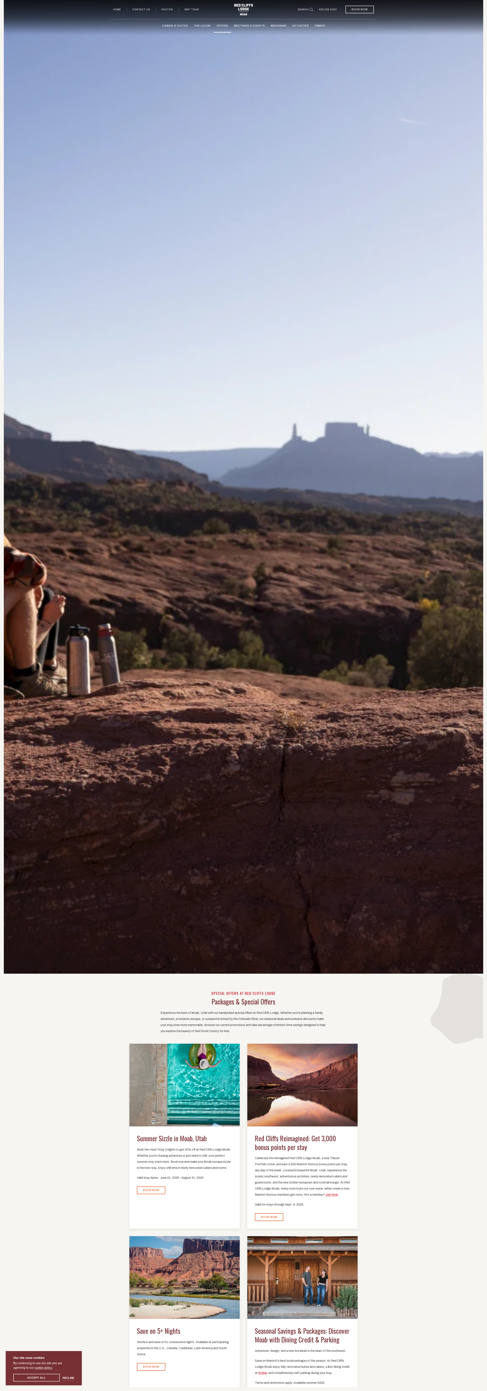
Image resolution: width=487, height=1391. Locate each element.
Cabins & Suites (175, 25)
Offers (222, 25)
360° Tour (191, 9)
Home (117, 9)
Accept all (36, 1377)
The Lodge (202, 25)
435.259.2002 (328, 9)
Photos (167, 9)
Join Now (331, 1194)
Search (303, 9)
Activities (300, 25)
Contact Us (141, 9)
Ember (320, 25)
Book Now (360, 9)
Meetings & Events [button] (249, 25)
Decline (68, 1377)
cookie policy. (43, 1367)
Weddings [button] (279, 25)
